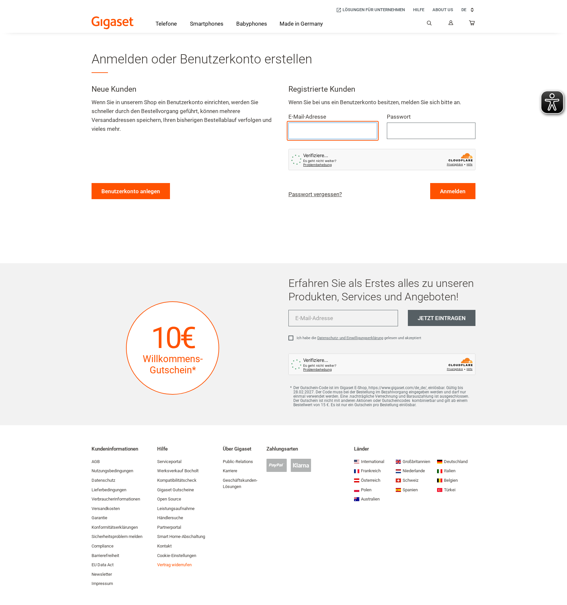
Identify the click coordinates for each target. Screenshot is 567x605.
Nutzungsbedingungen (112, 470)
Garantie (99, 517)
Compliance (103, 546)
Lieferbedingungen (109, 489)
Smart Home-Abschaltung (181, 536)
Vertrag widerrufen (174, 564)
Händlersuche (170, 517)
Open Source (169, 499)
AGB (96, 461)
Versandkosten (106, 508)
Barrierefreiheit (105, 555)
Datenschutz (103, 480)
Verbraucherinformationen (116, 499)
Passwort (399, 116)
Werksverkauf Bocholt (178, 470)
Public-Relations (238, 461)
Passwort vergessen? (315, 194)
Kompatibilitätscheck (177, 480)
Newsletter (102, 574)
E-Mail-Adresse (307, 116)
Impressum (102, 583)
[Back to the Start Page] (113, 22)
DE (463, 9)
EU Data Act (103, 564)
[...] (472, 24)
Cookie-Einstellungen (176, 555)
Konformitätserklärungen (115, 527)
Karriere (230, 470)
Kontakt (164, 546)
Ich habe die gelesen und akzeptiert (359, 338)
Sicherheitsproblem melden (117, 536)
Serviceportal (169, 461)
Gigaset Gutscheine (175, 489)
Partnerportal (169, 527)
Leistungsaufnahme (176, 508)
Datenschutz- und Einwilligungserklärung (350, 338)
